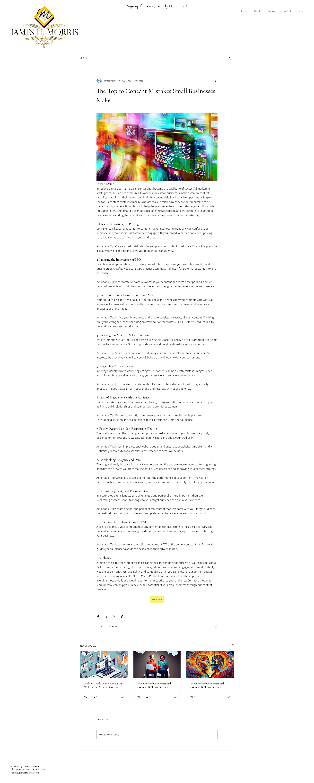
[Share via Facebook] (98, 616)
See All (231, 644)
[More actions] (216, 81)
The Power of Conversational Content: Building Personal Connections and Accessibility (154, 685)
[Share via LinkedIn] (114, 616)
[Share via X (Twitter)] (106, 616)
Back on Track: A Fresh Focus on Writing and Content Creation (103, 685)
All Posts (84, 58)
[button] (229, 58)
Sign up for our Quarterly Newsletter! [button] (157, 6)
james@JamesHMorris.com (25, 772)
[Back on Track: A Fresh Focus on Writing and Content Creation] (104, 664)
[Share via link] (122, 616)
